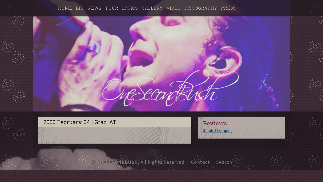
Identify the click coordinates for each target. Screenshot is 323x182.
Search (224, 162)
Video (174, 8)
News (94, 8)
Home (65, 8)
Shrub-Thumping (218, 130)
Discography (200, 8)
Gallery (152, 8)
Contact (200, 162)
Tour (111, 8)
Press (228, 8)
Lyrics (130, 8)
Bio (80, 8)
